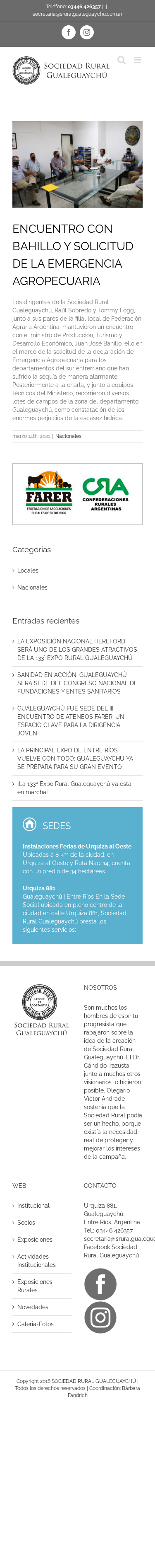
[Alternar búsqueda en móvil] (121, 60)
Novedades (32, 1307)
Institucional (33, 1205)
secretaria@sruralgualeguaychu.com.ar (77, 14)
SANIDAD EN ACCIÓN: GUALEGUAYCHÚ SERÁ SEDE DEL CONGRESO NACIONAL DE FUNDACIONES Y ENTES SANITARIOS (77, 683)
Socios (26, 1222)
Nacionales (68, 436)
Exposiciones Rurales (34, 1286)
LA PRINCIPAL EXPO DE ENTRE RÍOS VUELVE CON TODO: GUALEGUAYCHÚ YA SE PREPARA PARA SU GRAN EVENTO (75, 758)
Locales (27, 570)
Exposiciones (34, 1239)
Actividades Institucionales (36, 1260)
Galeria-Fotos (35, 1324)
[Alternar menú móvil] (138, 60)
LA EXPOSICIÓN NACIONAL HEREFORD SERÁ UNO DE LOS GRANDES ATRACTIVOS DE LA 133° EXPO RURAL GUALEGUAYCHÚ (77, 649)
